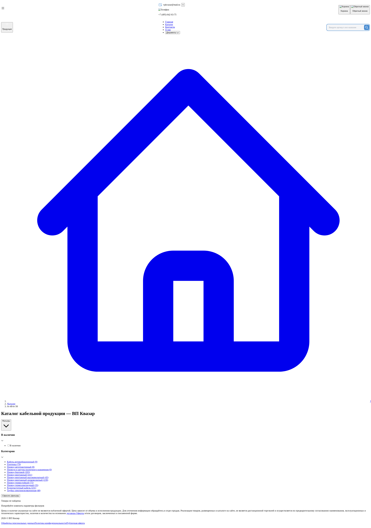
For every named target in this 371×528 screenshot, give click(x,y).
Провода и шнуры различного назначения (29, 469)
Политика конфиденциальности (50, 523)
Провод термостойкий (20, 482)
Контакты (170, 27)
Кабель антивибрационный (22, 462)
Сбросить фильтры (10, 496)
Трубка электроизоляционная (23, 490)
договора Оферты (75, 513)
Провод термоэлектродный (22, 485)
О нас (168, 29)
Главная (169, 22)
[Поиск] (366, 27)
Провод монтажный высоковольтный (27, 477)
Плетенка (14, 464)
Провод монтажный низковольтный (27, 480)
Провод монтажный (19, 475)
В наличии (15, 445)
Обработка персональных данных (18, 523)
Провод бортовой (18, 472)
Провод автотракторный (20, 467)
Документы (171, 32)
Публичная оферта (75, 523)
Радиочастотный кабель (21, 488)
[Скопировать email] (183, 5)
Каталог (169, 24)
